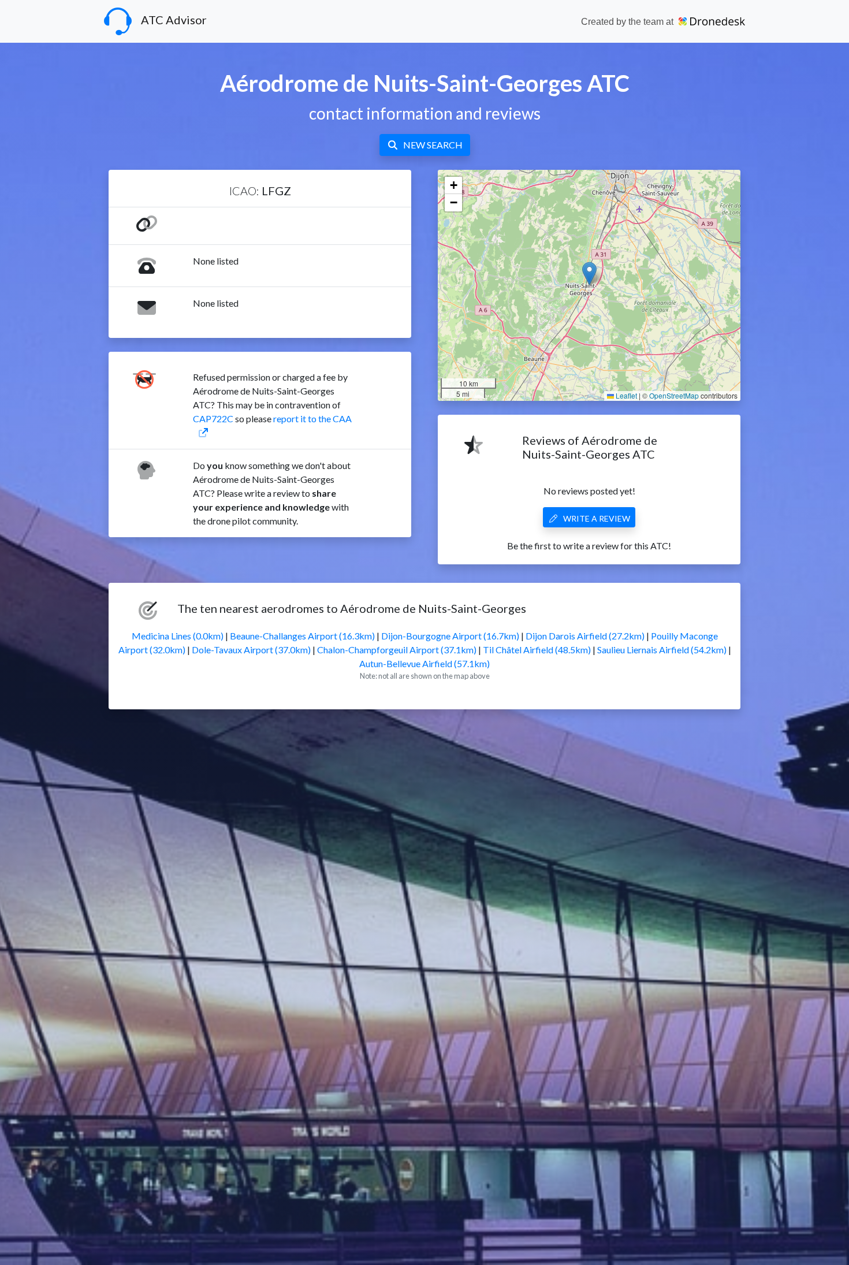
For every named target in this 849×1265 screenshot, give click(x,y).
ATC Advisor (174, 20)
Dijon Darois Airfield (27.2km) (585, 635)
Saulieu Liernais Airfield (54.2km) (662, 649)
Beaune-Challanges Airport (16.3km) (302, 635)
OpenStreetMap (674, 395)
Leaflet (625, 395)
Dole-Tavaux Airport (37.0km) (251, 649)
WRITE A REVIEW (596, 518)
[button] (589, 273)
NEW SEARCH (433, 144)
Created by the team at (628, 22)
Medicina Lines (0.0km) (178, 635)
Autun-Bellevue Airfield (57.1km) (424, 663)
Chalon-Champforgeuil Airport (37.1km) (396, 649)
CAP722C (213, 418)
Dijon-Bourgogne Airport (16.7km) (450, 635)
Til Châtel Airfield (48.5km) (537, 649)
